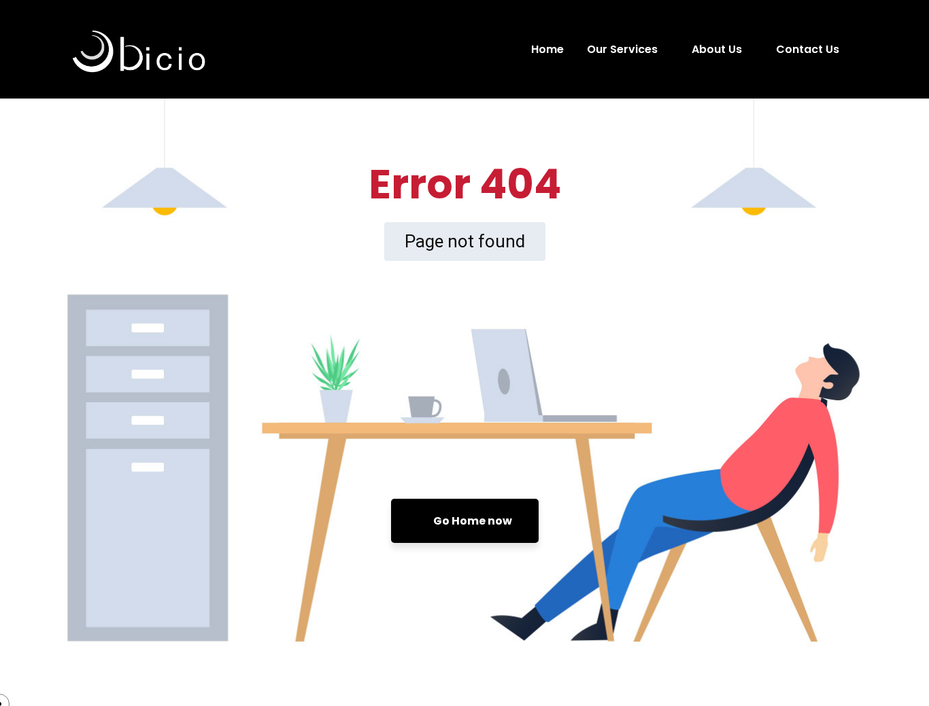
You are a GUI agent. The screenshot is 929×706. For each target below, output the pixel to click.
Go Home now (471, 521)
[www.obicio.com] (195, 50)
